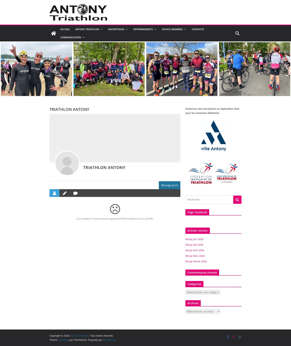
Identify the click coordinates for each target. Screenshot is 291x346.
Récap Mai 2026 (194, 244)
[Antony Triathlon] (54, 33)
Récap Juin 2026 (194, 239)
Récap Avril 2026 (194, 250)
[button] (101, 29)
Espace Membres (172, 29)
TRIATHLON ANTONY (104, 167)
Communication (70, 37)
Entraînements (143, 29)
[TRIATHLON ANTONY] (67, 163)
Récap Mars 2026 (195, 255)
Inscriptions (116, 29)
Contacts (198, 29)
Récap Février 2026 (196, 261)
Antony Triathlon (87, 29)
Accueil (65, 29)
